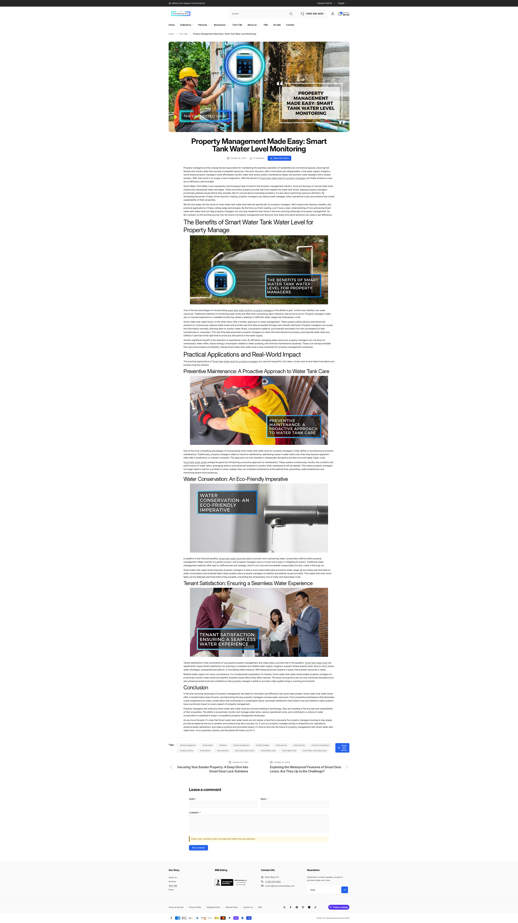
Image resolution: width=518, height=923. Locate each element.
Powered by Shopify (342, 918)
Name (192, 799)
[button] (343, 14)
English (341, 3)
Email (264, 799)
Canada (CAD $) (324, 3)
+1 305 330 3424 (273, 881)
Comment (195, 812)
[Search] (291, 13)
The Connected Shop (329, 918)
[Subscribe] (344, 889)
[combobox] (262, 13)
